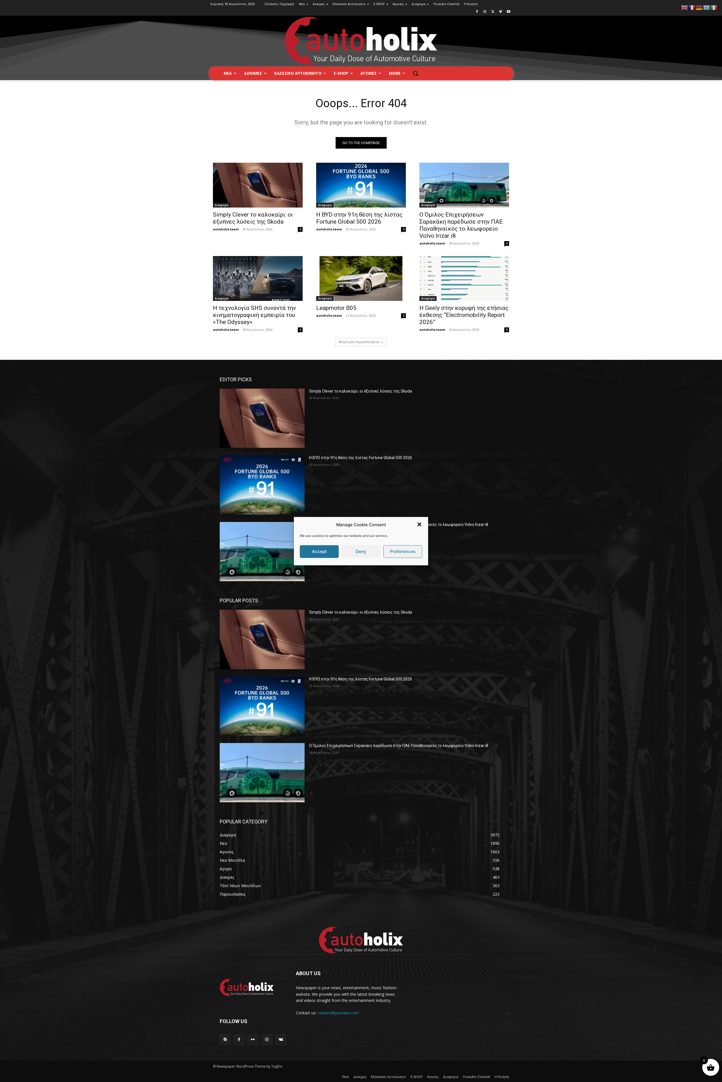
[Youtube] (508, 12)
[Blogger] (225, 1039)
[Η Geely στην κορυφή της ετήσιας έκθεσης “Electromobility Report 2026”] (464, 278)
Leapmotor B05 (336, 308)
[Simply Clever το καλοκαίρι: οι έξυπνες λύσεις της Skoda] (258, 185)
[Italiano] (714, 7)
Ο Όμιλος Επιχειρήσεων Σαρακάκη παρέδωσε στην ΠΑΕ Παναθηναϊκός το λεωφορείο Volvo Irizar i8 (461, 225)
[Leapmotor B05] (361, 278)
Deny (361, 551)
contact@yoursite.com (338, 1012)
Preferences (402, 551)
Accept (319, 551)
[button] (419, 524)
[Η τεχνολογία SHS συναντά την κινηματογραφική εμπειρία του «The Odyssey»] (258, 278)
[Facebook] (477, 12)
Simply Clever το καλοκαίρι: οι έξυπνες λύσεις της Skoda (253, 218)
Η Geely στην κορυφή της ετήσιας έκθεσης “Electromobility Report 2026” (464, 315)
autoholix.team (226, 229)
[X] (493, 12)
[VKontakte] (280, 1039)
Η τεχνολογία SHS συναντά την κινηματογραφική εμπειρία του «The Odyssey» (254, 315)
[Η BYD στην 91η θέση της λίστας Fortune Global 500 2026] (361, 185)
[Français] (692, 7)
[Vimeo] (500, 12)
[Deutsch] (699, 7)
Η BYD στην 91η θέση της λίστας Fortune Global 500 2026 (359, 218)
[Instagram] (485, 12)
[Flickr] (252, 1039)
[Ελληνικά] (706, 7)
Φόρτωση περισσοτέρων (359, 342)
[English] (684, 7)
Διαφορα (221, 205)
